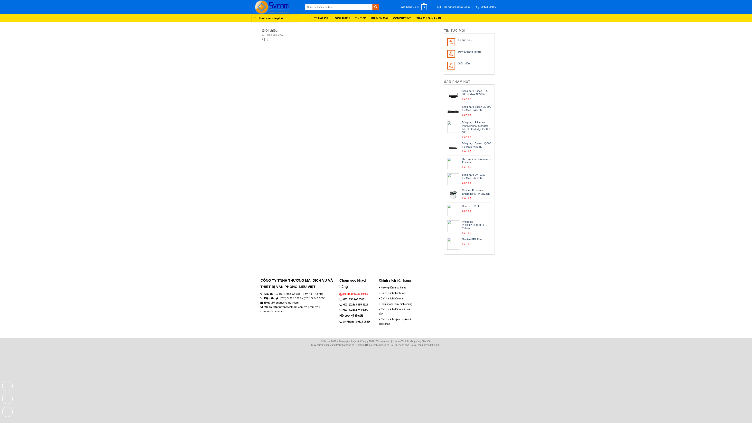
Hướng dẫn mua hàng (393, 287)
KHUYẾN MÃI (379, 18)
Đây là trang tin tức (469, 51)
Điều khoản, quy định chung (396, 304)
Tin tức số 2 (465, 40)
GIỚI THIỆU (342, 18)
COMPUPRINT (402, 18)
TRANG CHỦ (321, 18)
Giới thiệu (464, 63)
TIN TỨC (360, 18)
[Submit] (375, 7)
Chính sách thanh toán (393, 293)
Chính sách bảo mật (392, 298)
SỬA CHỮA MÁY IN (428, 18)
